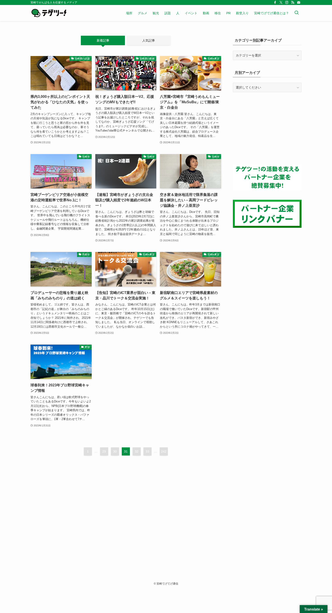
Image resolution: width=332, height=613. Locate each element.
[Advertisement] (125, 499)
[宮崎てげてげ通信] (48, 13)
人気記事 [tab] (148, 40)
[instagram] (287, 2)
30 (115, 451)
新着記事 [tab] (103, 40)
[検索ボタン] (297, 13)
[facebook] (275, 2)
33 (147, 451)
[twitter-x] (281, 2)
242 (163, 451)
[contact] (299, 2)
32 (136, 451)
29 (104, 451)
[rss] (293, 2)
